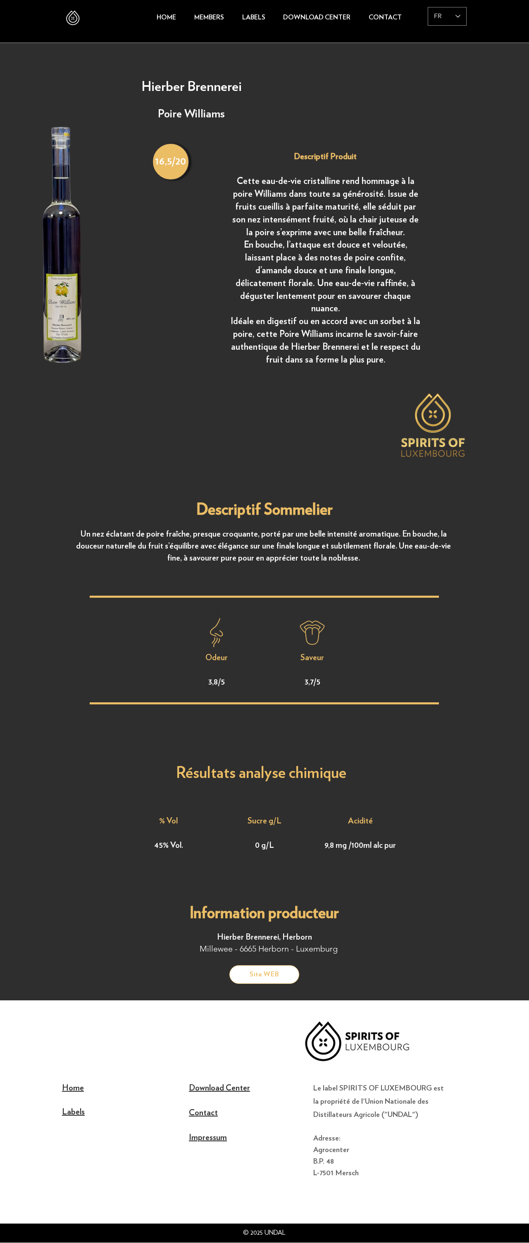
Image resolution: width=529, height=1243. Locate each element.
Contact (203, 1113)
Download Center (219, 1088)
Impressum (208, 1137)
